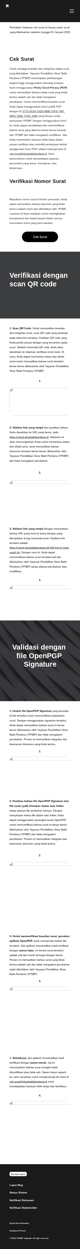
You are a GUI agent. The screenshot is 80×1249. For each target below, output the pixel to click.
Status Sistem (18, 1192)
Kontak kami (18, 1174)
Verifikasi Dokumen (21, 1200)
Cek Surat (40, 237)
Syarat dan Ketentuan (19, 1223)
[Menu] (72, 11)
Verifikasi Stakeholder (23, 1207)
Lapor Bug (16, 1185)
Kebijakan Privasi (17, 1231)
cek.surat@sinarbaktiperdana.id (28, 153)
